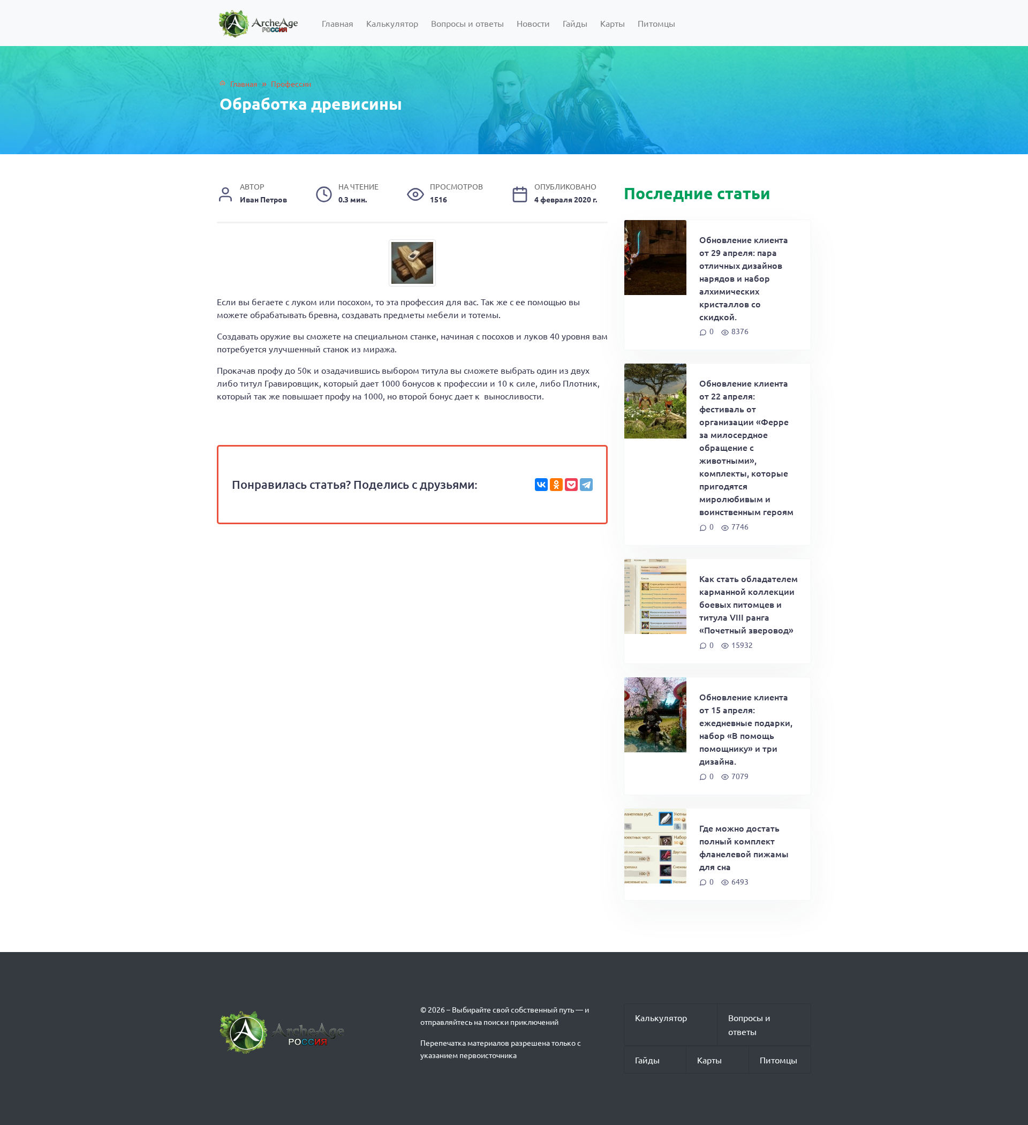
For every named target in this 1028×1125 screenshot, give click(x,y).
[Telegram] (586, 484)
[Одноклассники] (556, 484)
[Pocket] (571, 484)
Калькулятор (392, 23)
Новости (533, 23)
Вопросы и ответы (467, 23)
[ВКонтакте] (541, 484)
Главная (337, 23)
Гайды (575, 23)
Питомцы (656, 23)
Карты (612, 23)
